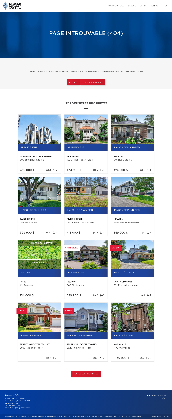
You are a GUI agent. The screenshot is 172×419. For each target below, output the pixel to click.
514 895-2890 (14, 405)
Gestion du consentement (131, 416)
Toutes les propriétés (86, 374)
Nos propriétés (116, 6)
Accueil (73, 82)
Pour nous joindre (92, 82)
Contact (154, 6)
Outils (143, 6)
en (166, 6)
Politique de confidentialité (91, 416)
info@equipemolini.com (20, 408)
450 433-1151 (13, 403)
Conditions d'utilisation (112, 416)
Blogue (132, 6)
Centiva (165, 416)
